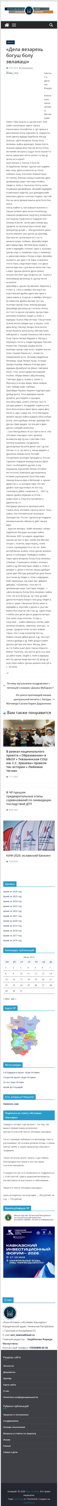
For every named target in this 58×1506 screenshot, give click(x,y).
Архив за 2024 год (12, 901)
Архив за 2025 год (12, 896)
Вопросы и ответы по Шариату (19, 1433)
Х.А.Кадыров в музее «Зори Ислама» (21, 1072)
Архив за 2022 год (12, 911)
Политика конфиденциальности (20, 1397)
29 (6, 991)
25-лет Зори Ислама (13, 1082)
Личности (8, 1365)
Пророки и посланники (16, 1414)
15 (6, 979)
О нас (6, 1391)
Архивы (7, 1378)
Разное (10, 42)
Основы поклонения (14, 1427)
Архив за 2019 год (12, 925)
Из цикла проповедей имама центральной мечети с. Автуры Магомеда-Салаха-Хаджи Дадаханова (28, 699)
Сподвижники (10, 1420)
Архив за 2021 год (12, 916)
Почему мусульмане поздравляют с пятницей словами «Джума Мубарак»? (30, 685)
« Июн (6, 998)
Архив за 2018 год (12, 930)
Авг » (13, 998)
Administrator (27, 68)
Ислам (6, 1439)
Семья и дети (10, 1452)
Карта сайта (9, 1384)
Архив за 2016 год (12, 940)
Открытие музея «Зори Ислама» (19, 1077)
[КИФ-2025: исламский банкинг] (29, 822)
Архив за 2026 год (12, 891)
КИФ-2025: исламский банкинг (28, 855)
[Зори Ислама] (6, 25)
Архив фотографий (13, 1087)
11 (28, 973)
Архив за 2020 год (12, 920)
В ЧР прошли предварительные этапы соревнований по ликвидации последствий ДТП (28, 798)
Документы (9, 1372)
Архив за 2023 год (12, 906)
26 (36, 985)
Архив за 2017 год (12, 935)
